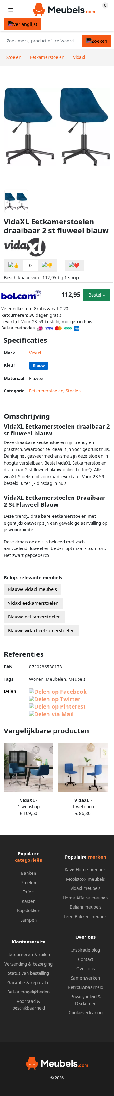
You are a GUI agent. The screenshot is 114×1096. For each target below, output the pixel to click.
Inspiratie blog (85, 950)
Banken (28, 873)
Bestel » (96, 295)
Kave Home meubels (85, 870)
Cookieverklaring (86, 1013)
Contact (85, 959)
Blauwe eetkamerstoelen (34, 617)
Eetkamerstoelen (46, 391)
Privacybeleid (83, 996)
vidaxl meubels (85, 888)
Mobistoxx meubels (85, 879)
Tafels (28, 892)
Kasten (28, 901)
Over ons (85, 969)
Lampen (28, 920)
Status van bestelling (28, 973)
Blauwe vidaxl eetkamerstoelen (41, 631)
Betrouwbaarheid (85, 987)
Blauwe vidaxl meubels (32, 589)
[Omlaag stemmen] (47, 265)
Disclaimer (85, 1003)
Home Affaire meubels (85, 898)
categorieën (28, 860)
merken (97, 857)
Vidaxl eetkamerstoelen (33, 603)
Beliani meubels (85, 907)
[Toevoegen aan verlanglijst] (74, 265)
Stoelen (73, 391)
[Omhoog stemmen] (13, 265)
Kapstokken (28, 910)
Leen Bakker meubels (85, 916)
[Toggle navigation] (11, 10)
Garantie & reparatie (28, 983)
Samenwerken (85, 978)
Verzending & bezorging (28, 964)
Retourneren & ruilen (28, 954)
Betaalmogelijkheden (28, 992)
